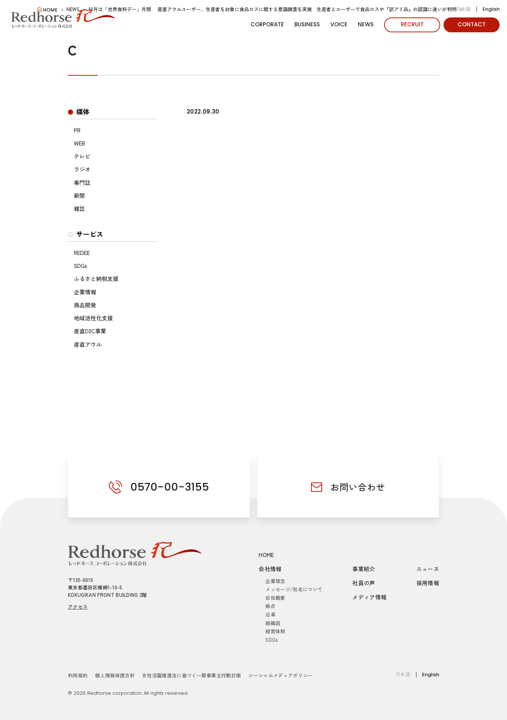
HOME (266, 555)
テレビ (82, 156)
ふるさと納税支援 (96, 278)
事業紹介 (363, 569)
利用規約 (78, 675)
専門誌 (82, 182)
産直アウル (88, 344)
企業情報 (85, 292)
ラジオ (82, 169)
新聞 (79, 195)
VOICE (338, 24)
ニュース (427, 569)
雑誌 (79, 208)
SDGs (80, 265)
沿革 (270, 614)
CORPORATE (267, 24)
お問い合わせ (357, 486)
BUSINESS (307, 24)
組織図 (272, 622)
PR (77, 130)
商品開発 (85, 305)
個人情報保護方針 (115, 675)
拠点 (270, 605)
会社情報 (270, 569)
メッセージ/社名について (294, 589)
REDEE (82, 252)
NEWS (366, 24)
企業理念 (275, 581)
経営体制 (275, 631)
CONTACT (471, 24)
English (491, 9)
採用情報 (427, 583)
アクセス (78, 606)
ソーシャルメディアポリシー (280, 675)
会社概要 (275, 597)
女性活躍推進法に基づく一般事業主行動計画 (191, 675)
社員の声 (363, 583)
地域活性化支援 (93, 318)
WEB (79, 143)
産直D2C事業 (90, 331)
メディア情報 (369, 597)
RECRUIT (412, 24)
